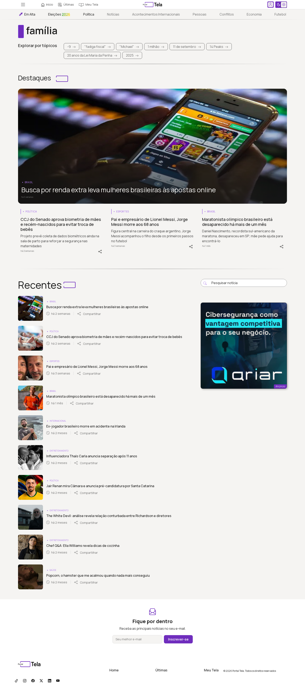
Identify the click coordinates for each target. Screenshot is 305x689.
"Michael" (127, 46)
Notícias (113, 14)
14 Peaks (216, 46)
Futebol (280, 14)
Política (88, 14)
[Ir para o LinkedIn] (49, 680)
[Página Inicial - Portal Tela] (152, 4)
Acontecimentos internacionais (156, 14)
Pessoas (199, 14)
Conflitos (227, 14)
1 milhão (153, 46)
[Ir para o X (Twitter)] (41, 680)
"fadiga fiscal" (95, 46)
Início (49, 4)
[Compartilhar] (100, 251)
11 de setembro (184, 46)
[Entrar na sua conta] (270, 4)
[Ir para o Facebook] (32, 680)
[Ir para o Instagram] (24, 680)
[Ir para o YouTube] (57, 680)
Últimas (68, 4)
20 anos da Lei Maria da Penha (89, 55)
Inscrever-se (178, 639)
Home (114, 670)
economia (254, 14)
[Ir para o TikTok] (16, 680)
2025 (130, 55)
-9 (69, 46)
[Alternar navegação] (23, 4)
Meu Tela (91, 4)
